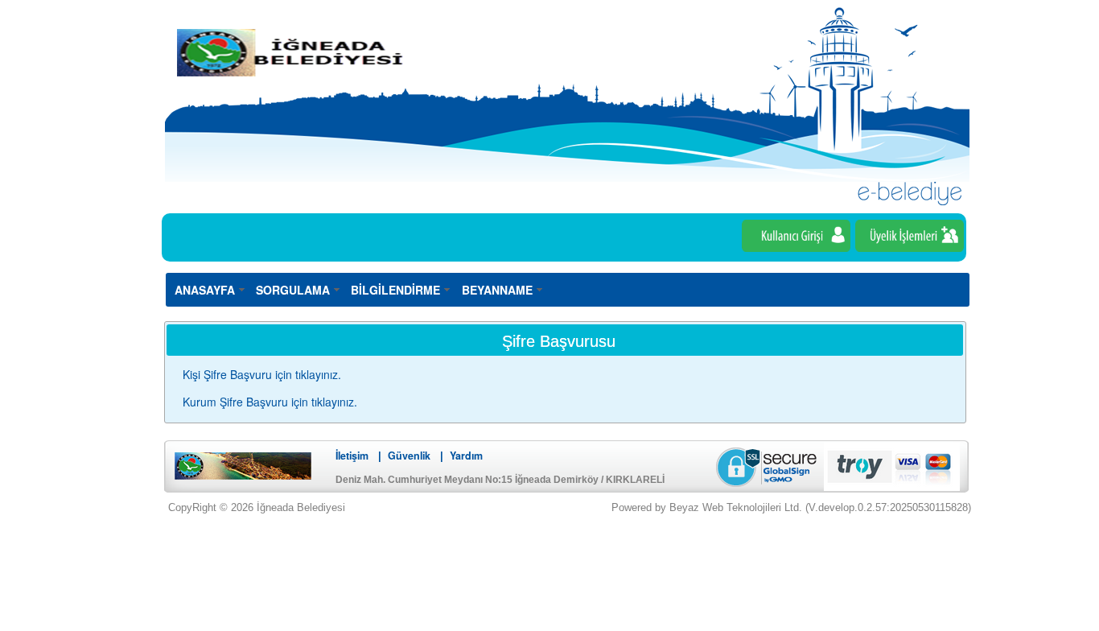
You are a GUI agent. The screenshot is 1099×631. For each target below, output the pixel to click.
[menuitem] (210, 289)
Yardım (466, 455)
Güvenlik (409, 455)
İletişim (351, 455)
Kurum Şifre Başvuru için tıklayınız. (270, 402)
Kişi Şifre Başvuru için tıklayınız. (262, 374)
